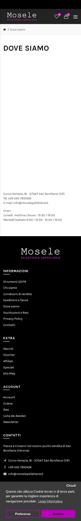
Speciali (8, 367)
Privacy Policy (13, 319)
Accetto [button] (58, 514)
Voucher (9, 355)
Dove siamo (17, 29)
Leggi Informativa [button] (50, 501)
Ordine (8, 403)
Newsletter (11, 422)
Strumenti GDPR (14, 282)
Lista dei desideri (14, 416)
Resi (6, 409)
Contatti (9, 325)
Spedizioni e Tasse (15, 300)
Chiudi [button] (71, 485)
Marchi (8, 349)
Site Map (9, 373)
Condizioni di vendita (17, 294)
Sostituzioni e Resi (16, 313)
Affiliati (8, 361)
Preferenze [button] (23, 514)
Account (9, 397)
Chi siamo (10, 288)
